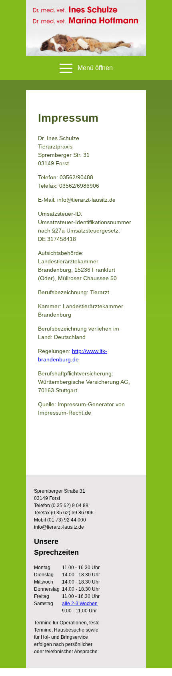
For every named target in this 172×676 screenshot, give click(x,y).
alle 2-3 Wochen (80, 603)
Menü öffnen (95, 67)
